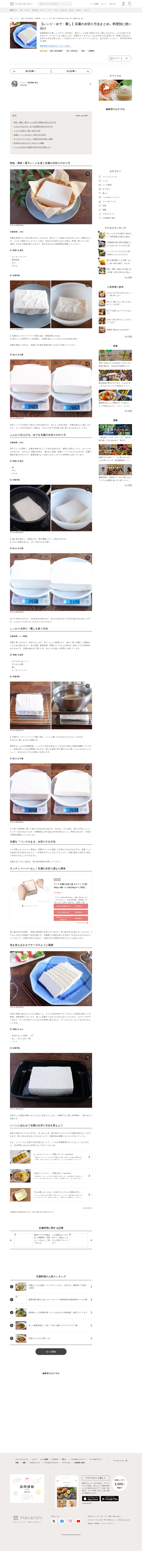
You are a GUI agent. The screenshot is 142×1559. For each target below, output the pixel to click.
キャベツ (27, 10)
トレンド (104, 4)
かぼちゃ (79, 10)
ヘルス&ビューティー (78, 1459)
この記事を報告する (87, 1208)
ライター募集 (107, 1516)
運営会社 (90, 1523)
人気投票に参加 (79, 1462)
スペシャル (66, 1462)
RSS (105, 1520)
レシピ (34, 1459)
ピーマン (42, 10)
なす (21, 10)
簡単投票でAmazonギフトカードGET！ (55, 46)
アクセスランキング (51, 1462)
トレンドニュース (22, 1459)
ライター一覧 (98, 1516)
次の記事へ (72, 71)
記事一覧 (90, 1516)
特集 (17, 1462)
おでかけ (55, 1459)
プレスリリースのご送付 (95, 1520)
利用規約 (97, 1523)
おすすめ (112, 4)
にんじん (86, 10)
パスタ (56, 10)
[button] (14, 889)
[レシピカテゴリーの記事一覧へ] (43, 51)
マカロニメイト (35, 1462)
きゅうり (71, 10)
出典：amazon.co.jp (43, 901)
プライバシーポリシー (107, 1523)
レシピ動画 (95, 4)
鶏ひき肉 (35, 10)
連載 (24, 1462)
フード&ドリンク (96, 1459)
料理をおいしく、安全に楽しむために (118, 1520)
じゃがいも (63, 10)
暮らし (64, 1459)
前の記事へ (31, 71)
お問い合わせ (116, 1516)
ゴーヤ (49, 10)
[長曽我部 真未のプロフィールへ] (51, 84)
